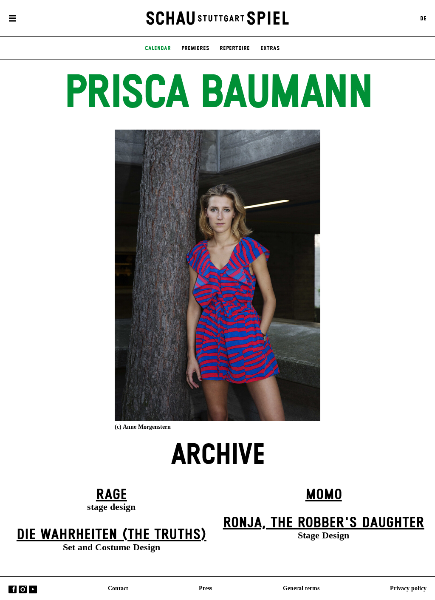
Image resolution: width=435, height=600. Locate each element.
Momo (323, 495)
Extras (270, 48)
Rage (111, 495)
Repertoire (235, 48)
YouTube (33, 589)
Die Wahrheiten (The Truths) (111, 535)
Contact (118, 587)
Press (205, 587)
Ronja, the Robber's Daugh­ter (323, 523)
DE (423, 18)
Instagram (23, 589)
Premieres (195, 48)
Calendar (158, 48)
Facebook (12, 589)
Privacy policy (408, 587)
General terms (301, 587)
